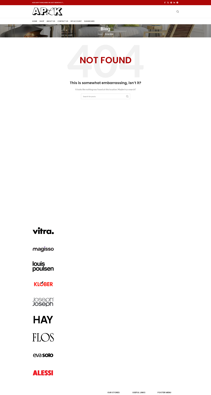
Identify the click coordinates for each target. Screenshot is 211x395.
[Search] (177, 11)
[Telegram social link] (177, 2)
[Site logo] (47, 11)
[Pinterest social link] (171, 2)
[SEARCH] (127, 96)
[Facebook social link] (164, 2)
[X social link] (168, 2)
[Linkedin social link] (174, 2)
